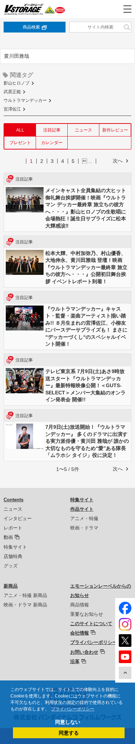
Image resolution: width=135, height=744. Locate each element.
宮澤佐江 (12, 109)
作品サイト (82, 509)
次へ (118, 161)
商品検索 (31, 27)
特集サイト (15, 547)
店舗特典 (13, 556)
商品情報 (79, 604)
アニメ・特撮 (84, 518)
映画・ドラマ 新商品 (25, 604)
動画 (8, 537)
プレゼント (20, 142)
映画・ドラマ (84, 528)
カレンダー (52, 142)
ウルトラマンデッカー (25, 100)
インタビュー (18, 518)
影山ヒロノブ (17, 83)
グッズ (11, 565)
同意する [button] (69, 733)
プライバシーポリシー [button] (72, 708)
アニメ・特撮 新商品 (25, 595)
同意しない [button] (67, 722)
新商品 (11, 586)
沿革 (75, 661)
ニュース (83, 130)
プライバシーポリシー (93, 642)
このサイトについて (91, 623)
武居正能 (12, 91)
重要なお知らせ (86, 614)
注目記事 (51, 130)
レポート (13, 528)
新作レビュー (115, 130)
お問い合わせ (84, 652)
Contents (13, 499)
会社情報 (79, 633)
